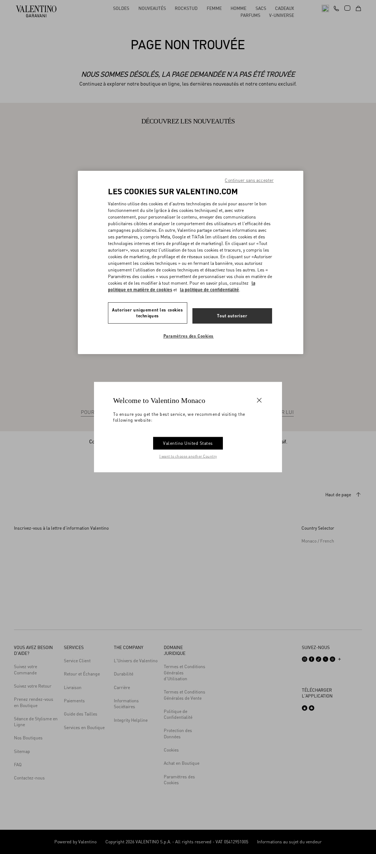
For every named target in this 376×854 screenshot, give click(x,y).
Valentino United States (188, 443)
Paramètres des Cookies (188, 336)
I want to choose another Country (188, 456)
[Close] (259, 400)
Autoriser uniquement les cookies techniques (147, 312)
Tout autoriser (232, 315)
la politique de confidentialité (209, 289)
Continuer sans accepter (249, 180)
